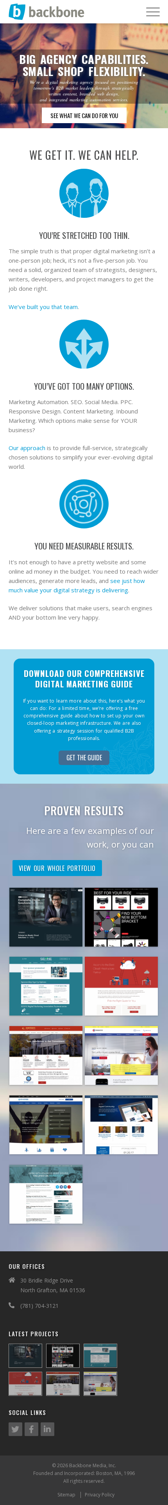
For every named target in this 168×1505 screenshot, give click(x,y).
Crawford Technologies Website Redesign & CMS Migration (46, 1153)
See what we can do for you (84, 115)
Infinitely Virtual (121, 1002)
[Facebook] (31, 1429)
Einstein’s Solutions (46, 1071)
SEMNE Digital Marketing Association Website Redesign (45, 1014)
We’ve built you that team (43, 307)
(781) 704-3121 (39, 1305)
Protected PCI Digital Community (121, 1145)
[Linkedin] (47, 1429)
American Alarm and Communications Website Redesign (121, 1079)
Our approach (27, 448)
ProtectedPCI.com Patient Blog (46, 1214)
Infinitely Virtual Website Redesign (45, 937)
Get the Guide (84, 757)
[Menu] (149, 11)
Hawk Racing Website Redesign (121, 937)
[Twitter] (15, 1429)
